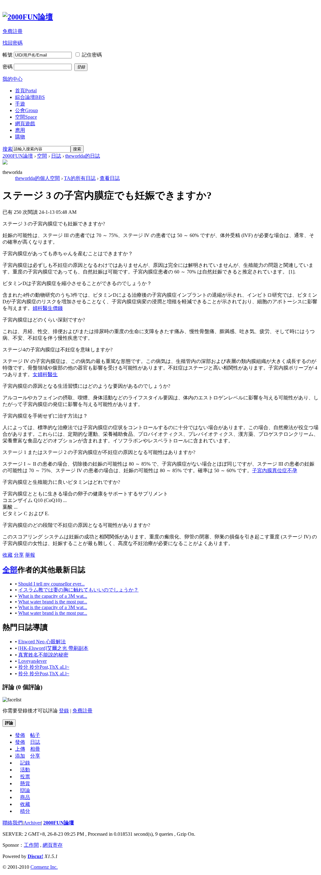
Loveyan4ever (32, 661)
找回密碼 (13, 43)
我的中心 (13, 79)
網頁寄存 (53, 845)
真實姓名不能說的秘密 (43, 654)
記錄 (25, 762)
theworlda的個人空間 (37, 178)
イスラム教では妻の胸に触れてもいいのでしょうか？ (78, 589)
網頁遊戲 (25, 123)
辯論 (25, 790)
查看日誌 (110, 178)
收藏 (8, 555)
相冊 (35, 749)
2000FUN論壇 (18, 156)
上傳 (20, 749)
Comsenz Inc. (44, 867)
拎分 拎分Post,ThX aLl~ (43, 667)
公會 (26, 110)
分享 (19, 555)
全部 (10, 570)
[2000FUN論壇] (28, 17)
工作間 (31, 845)
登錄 (64, 710)
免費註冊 (13, 31)
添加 (20, 756)
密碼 (8, 66)
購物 (20, 136)
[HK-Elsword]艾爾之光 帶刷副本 (53, 648)
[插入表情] (12, 699)
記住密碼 (92, 54)
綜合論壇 (30, 97)
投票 (25, 776)
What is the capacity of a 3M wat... (52, 596)
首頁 (26, 90)
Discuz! (35, 856)
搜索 (8, 149)
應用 (20, 130)
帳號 (8, 54)
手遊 (20, 103)
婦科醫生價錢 (48, 308)
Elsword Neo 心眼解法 (42, 641)
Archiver (32, 822)
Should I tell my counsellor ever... (51, 583)
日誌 (56, 156)
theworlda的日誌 (82, 156)
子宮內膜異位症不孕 (274, 470)
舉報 (30, 555)
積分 (25, 811)
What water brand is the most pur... (52, 601)
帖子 (35, 735)
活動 (25, 769)
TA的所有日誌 (80, 178)
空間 (26, 117)
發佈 (20, 735)
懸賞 (25, 783)
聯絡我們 (13, 822)
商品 (25, 797)
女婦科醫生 (45, 374)
